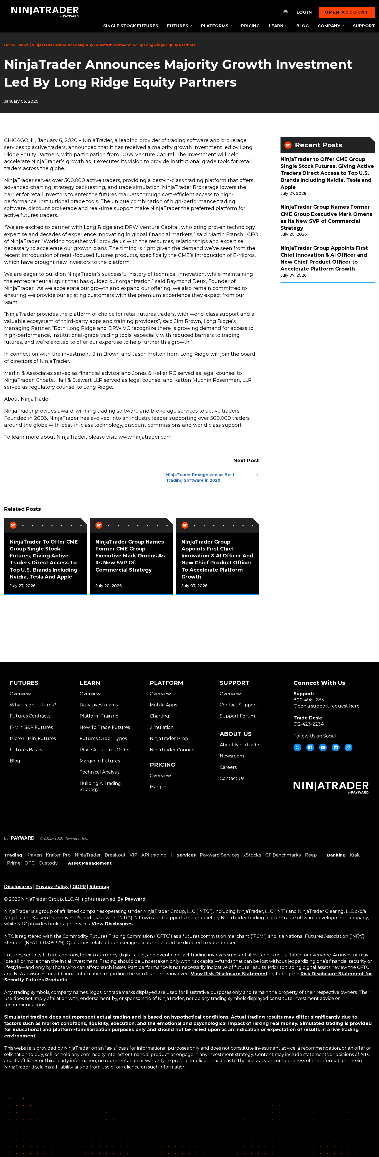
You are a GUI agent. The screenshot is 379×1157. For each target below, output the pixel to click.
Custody (48, 863)
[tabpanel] (45, 556)
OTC (29, 863)
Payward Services (219, 855)
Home (9, 45)
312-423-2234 (309, 724)
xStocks (252, 855)
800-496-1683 (309, 700)
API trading (153, 855)
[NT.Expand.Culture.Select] (285, 12)
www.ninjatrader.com (145, 437)
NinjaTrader (88, 855)
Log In (304, 12)
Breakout (115, 855)
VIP (133, 855)
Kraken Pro (58, 855)
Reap (311, 855)
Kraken (34, 855)
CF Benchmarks (283, 855)
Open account (347, 12)
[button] (179, 26)
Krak (355, 855)
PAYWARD (23, 838)
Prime (14, 863)
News (23, 45)
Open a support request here (327, 706)
